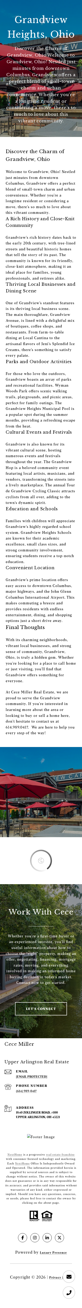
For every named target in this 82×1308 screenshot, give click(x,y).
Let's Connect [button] (41, 1009)
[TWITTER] (59, 1237)
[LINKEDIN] (47, 1237)
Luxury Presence (53, 1252)
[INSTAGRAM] (34, 1237)
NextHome (15, 1154)
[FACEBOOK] (22, 1237)
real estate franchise (60, 1154)
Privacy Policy (60, 1277)
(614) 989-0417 (26, 1091)
